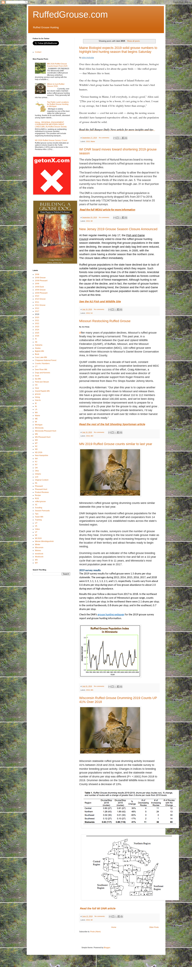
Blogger (107, 948)
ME (36, 419)
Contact (38, 52)
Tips (36, 514)
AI (36, 339)
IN (36, 406)
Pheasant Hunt (41, 489)
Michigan (38, 425)
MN (92, 690)
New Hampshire (41, 455)
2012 (37, 308)
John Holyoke (88, 57)
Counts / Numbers (42, 363)
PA (36, 483)
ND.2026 (38, 452)
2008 (37, 274)
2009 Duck (39, 287)
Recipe (38, 495)
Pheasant (39, 486)
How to (38, 400)
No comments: (104, 138)
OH (36, 468)
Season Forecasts (42, 511)
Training (38, 520)
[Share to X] (120, 137)
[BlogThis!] (117, 137)
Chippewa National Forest (45, 360)
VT (36, 532)
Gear (37, 388)
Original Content (41, 480)
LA (36, 409)
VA (36, 526)
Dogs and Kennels (42, 373)
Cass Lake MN (41, 357)
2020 (37, 317)
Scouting (38, 508)
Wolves (38, 550)
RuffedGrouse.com (70, 14)
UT (36, 523)
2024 (37, 330)
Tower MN (39, 517)
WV (36, 560)
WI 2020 (38, 538)
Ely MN (38, 379)
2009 (37, 284)
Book (37, 354)
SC (36, 505)
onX (36, 477)
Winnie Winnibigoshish (44, 541)
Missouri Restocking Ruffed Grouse (104, 321)
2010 (37, 296)
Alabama (38, 345)
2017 (37, 311)
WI (92, 221)
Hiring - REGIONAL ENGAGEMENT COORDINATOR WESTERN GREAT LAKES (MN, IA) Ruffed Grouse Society (51, 124)
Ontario (38, 474)
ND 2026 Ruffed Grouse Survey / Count (51, 140)
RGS (37, 498)
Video (37, 529)
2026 (37, 336)
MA (36, 413)
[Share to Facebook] (123, 137)
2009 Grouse (40, 290)
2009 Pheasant (41, 293)
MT (36, 443)
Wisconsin (39, 547)
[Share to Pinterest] (126, 137)
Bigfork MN (39, 351)
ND (36, 449)
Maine (93, 141)
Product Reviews (42, 492)
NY (36, 465)
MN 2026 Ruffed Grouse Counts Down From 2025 (57, 65)
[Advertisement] (55, 599)
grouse (38, 394)
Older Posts (154, 927)
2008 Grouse (40, 278)
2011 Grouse (40, 305)
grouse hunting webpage (111, 614)
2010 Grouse (40, 299)
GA (36, 385)
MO (92, 436)
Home (113, 927)
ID (36, 403)
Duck (37, 376)
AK (36, 342)
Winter (37, 544)
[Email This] (114, 137)
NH (36, 459)
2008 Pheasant (41, 281)
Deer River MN (41, 369)
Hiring (37, 397)
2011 (37, 302)
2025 (37, 333)
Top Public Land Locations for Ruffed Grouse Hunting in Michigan (58, 104)
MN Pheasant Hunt (42, 437)
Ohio (37, 471)
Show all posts (133, 41)
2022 (37, 323)
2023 (37, 327)
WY (36, 563)
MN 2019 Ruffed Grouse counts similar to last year (115, 444)
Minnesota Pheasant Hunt (45, 431)
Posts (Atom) (95, 932)
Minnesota (39, 428)
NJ (92, 313)
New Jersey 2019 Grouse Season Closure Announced (118, 229)
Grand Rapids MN (42, 391)
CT (36, 366)
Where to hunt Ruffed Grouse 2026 (55, 85)
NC (36, 446)
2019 (88, 141)
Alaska (37, 348)
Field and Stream (42, 382)
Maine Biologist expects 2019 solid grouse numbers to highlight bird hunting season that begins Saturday (118, 50)
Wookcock (39, 557)
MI (36, 422)
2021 (37, 320)
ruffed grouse (40, 501)
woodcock (39, 554)
